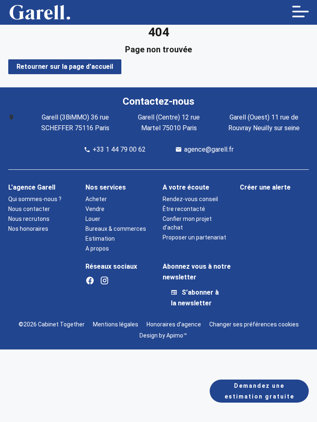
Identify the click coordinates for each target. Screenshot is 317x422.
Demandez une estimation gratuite (259, 391)
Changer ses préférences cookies (254, 324)
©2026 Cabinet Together (52, 324)
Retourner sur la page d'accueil (65, 66)
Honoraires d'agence (174, 324)
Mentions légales (115, 324)
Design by (162, 335)
